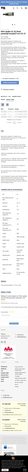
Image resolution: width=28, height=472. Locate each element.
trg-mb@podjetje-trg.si (10, 428)
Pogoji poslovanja (19, 366)
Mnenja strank (10, 99)
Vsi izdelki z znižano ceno (20, 380)
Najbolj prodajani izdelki (20, 378)
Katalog (16, 386)
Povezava (10, 109)
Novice (16, 384)
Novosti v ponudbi (19, 382)
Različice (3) (4, 96)
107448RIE (4, 114)
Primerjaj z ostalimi (8, 89)
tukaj (22, 464)
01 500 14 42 (20, 334)
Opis (9, 96)
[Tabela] (2, 104)
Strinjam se (5, 470)
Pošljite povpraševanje (10, 82)
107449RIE (4, 116)
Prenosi (3, 99)
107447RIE (4, 111)
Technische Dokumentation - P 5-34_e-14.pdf (11, 285)
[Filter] (7, 104)
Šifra (2, 109)
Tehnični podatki (16, 96)
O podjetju (17, 376)
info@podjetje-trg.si (21, 336)
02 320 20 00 (8, 426)
